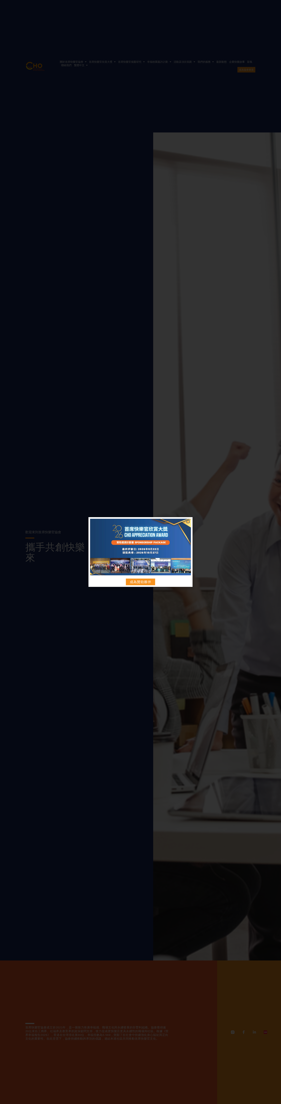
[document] (140, 552)
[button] (188, 521)
